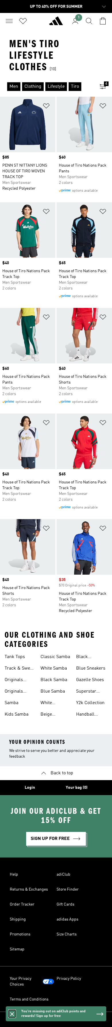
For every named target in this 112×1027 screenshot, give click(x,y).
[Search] (89, 21)
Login (30, 788)
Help (14, 874)
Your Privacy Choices (20, 981)
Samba (11, 703)
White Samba (53, 668)
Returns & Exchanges (29, 889)
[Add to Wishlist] (46, 107)
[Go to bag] (103, 21)
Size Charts (67, 934)
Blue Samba (52, 691)
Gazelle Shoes (90, 680)
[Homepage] (56, 23)
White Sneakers (49, 703)
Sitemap (17, 949)
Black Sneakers (85, 657)
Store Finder (68, 889)
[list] (47, 86)
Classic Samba (55, 657)
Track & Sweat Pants (19, 669)
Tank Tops (15, 657)
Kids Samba (16, 714)
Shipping (18, 919)
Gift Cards (65, 904)
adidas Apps (67, 919)
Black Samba (53, 680)
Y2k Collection (90, 703)
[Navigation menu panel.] (9, 21)
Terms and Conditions (29, 999)
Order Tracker (22, 904)
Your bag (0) (77, 788)
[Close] (12, 1014)
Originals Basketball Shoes (15, 692)
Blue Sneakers (90, 668)
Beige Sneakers (49, 715)
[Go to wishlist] (23, 21)
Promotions (20, 934)
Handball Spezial (85, 715)
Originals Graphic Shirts (19, 680)
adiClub (63, 874)
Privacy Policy (69, 979)
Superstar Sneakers (86, 692)
